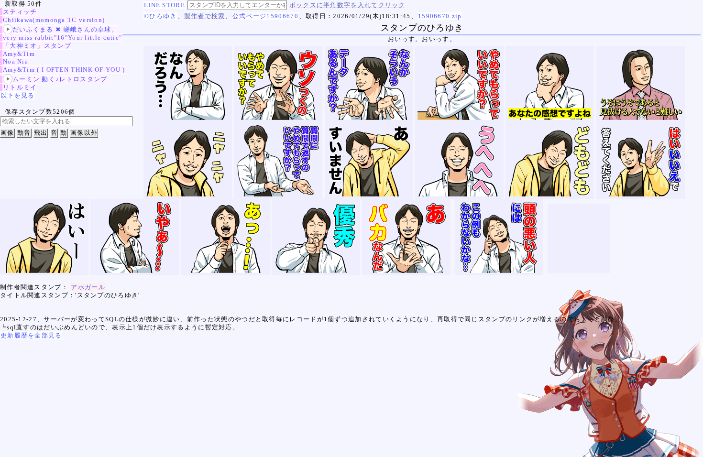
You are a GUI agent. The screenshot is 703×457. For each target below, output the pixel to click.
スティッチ (20, 11)
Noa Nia (15, 61)
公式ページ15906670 (265, 16)
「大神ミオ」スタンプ (37, 45)
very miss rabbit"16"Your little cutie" (62, 37)
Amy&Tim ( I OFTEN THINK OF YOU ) (64, 69)
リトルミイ (20, 87)
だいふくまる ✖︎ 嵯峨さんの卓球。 (65, 29)
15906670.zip (440, 16)
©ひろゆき (160, 16)
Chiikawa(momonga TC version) (54, 19)
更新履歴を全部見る (31, 335)
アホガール (88, 287)
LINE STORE (164, 5)
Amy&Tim (19, 53)
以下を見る (17, 95)
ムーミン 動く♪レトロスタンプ (60, 79)
